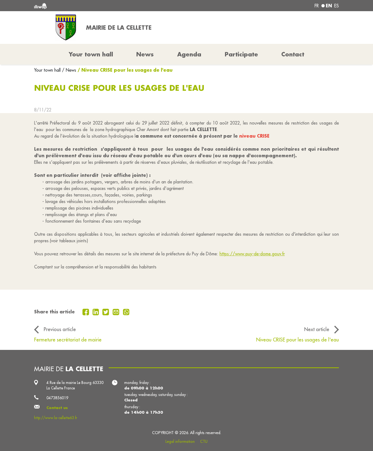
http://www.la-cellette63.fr (55, 417)
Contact (292, 54)
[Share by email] (116, 311)
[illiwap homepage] (96, 5)
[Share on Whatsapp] (126, 311)
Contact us (57, 407)
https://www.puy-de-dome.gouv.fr (252, 253)
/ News (69, 70)
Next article (316, 329)
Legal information (180, 441)
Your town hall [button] (91, 54)
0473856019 (57, 397)
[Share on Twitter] (106, 311)
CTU (204, 441)
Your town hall (48, 70)
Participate (241, 54)
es (336, 5)
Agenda (189, 54)
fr (317, 5)
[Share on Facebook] (86, 311)
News (145, 54)
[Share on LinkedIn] (96, 311)
